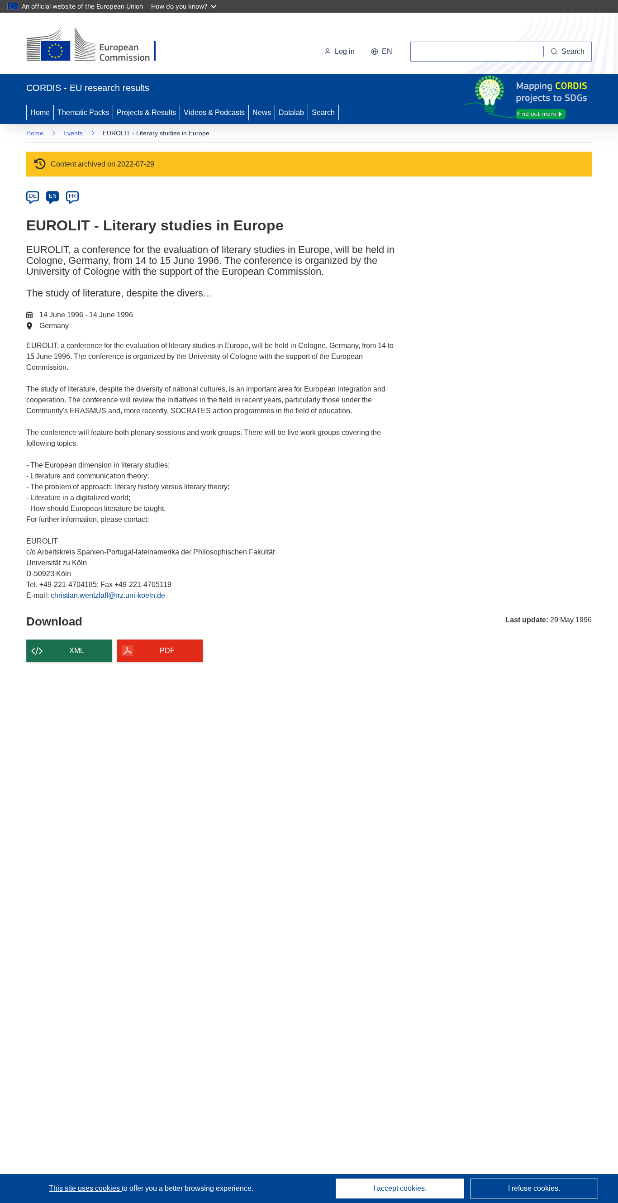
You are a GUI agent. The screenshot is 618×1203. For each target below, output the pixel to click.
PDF (167, 650)
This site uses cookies (85, 1188)
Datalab (291, 112)
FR (72, 196)
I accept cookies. (400, 1188)
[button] (381, 52)
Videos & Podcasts (214, 112)
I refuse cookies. (534, 1188)
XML (76, 650)
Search (323, 112)
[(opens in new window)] (99, 45)
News (261, 112)
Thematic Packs (83, 112)
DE (33, 196)
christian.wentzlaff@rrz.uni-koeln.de (108, 595)
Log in (345, 51)
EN (53, 196)
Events (73, 133)
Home (40, 112)
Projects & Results (146, 112)
